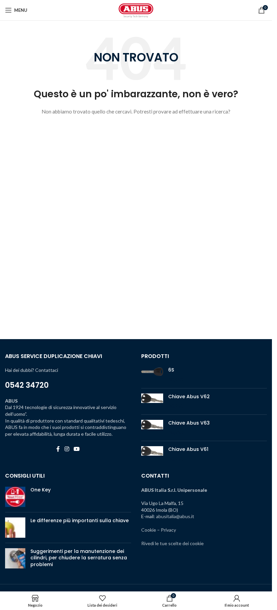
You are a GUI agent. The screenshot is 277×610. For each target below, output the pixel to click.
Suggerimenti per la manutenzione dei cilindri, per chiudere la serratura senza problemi (78, 558)
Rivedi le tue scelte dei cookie (172, 543)
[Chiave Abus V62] (152, 401)
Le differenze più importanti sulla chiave (79, 520)
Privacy (168, 530)
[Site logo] (136, 9)
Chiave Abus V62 (189, 396)
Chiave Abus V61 (188, 449)
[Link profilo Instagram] (66, 449)
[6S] (152, 375)
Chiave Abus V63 (189, 423)
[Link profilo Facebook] (58, 449)
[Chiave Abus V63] (152, 428)
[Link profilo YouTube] (76, 449)
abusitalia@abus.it (175, 516)
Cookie (148, 530)
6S (171, 370)
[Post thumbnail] (15, 497)
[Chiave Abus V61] (152, 454)
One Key (40, 489)
